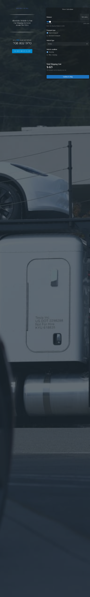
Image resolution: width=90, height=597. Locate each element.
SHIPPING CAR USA (22, 8)
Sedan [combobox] (50, 44)
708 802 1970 (22, 43)
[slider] (68, 21)
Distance (49, 17)
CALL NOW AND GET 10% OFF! (22, 51)
